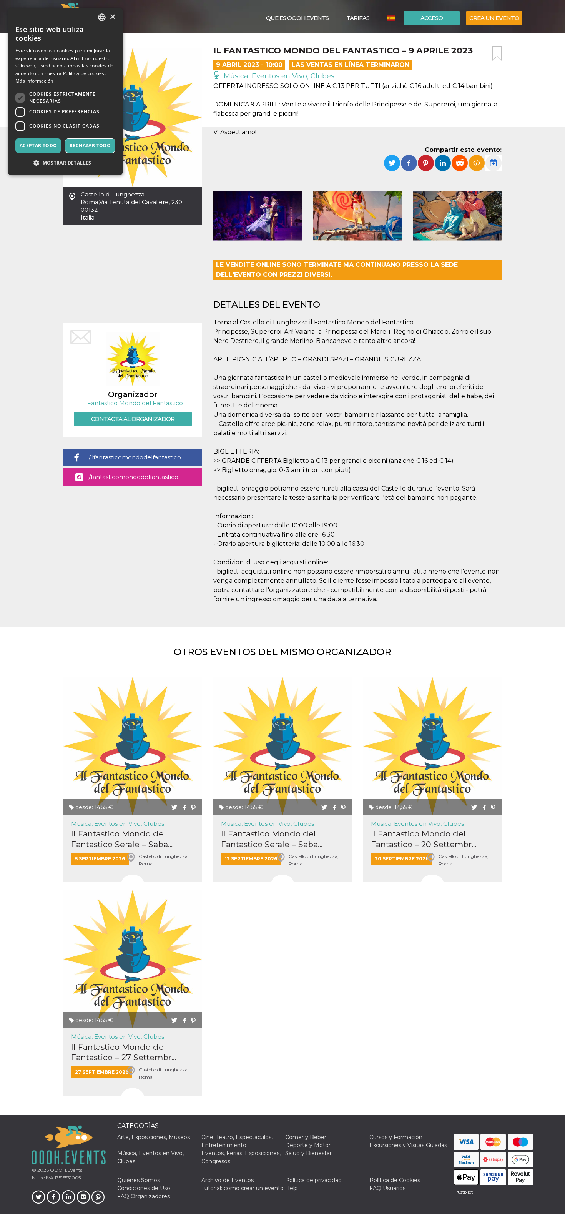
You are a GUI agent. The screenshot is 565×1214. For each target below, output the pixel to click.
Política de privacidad (313, 1180)
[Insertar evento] (477, 163)
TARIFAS (357, 18)
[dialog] (65, 91)
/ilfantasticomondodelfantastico (135, 457)
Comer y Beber (305, 1137)
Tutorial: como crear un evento (242, 1188)
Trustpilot (463, 1192)
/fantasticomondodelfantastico (133, 477)
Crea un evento (494, 18)
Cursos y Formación (395, 1137)
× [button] (112, 17)
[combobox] (102, 17)
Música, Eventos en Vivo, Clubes (278, 76)
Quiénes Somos (138, 1180)
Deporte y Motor (308, 1145)
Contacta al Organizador (132, 418)
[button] (65, 163)
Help (291, 1188)
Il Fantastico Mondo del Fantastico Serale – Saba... (122, 839)
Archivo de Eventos (227, 1180)
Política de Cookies (394, 1180)
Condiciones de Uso (143, 1188)
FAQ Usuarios (387, 1188)
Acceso (431, 18)
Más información (34, 81)
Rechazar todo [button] (90, 145)
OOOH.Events (65, 1170)
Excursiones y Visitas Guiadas (408, 1145)
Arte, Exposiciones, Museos (153, 1137)
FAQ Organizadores (143, 1196)
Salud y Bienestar (308, 1153)
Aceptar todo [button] (38, 145)
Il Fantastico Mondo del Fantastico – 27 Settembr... (123, 1052)
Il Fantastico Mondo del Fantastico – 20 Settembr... (423, 839)
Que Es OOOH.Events (297, 18)
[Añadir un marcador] (497, 53)
